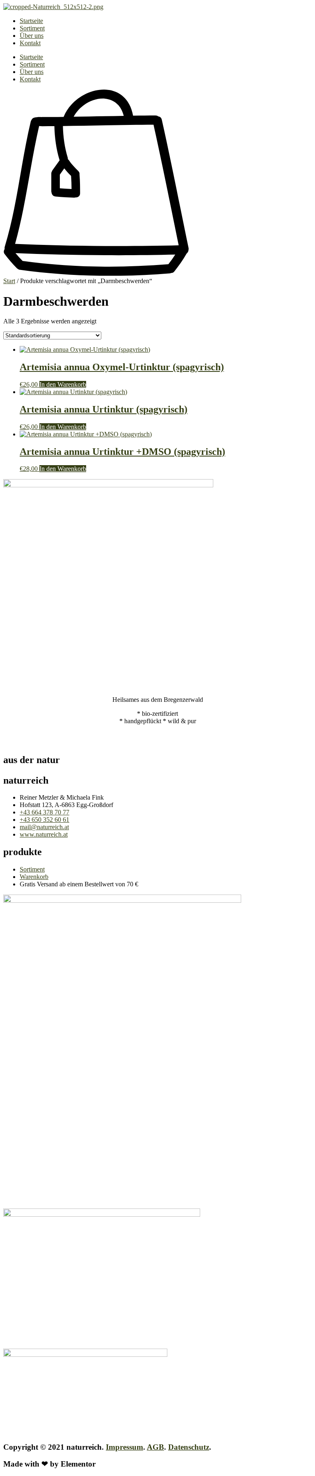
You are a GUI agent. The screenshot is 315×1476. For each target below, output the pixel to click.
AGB (155, 1447)
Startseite (31, 20)
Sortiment (32, 28)
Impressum (124, 1447)
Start (9, 280)
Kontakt (30, 42)
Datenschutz (188, 1447)
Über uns (31, 35)
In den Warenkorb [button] (62, 384)
